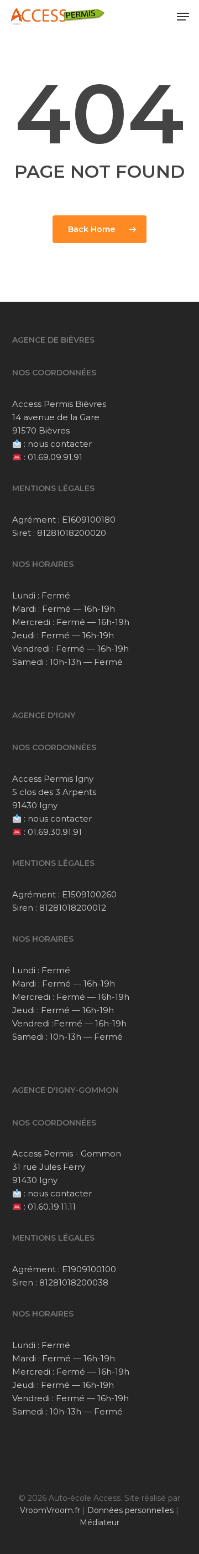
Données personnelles (130, 1510)
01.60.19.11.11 (52, 1206)
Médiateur (99, 1522)
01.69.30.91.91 (55, 832)
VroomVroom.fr (50, 1510)
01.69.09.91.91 (55, 457)
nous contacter (60, 443)
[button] (183, 16)
